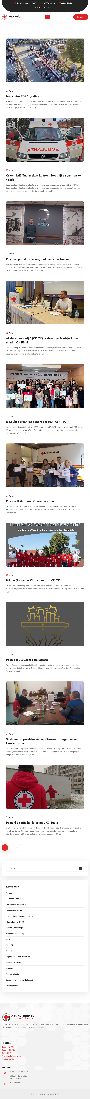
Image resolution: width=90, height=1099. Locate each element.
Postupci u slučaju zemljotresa (27, 660)
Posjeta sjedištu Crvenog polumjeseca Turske (37, 259)
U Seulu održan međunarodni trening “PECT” (38, 422)
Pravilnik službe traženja (12, 1056)
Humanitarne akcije (14, 910)
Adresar (9, 893)
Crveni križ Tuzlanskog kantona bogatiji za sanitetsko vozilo (43, 177)
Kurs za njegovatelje (14, 928)
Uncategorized (12, 986)
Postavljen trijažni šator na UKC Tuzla (32, 823)
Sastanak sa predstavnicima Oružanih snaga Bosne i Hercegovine (42, 741)
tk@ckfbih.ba (66, 3)
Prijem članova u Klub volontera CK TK (33, 580)
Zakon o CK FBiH (9, 1050)
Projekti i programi (13, 962)
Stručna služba (8, 1059)
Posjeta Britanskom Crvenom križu (30, 501)
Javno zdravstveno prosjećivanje (19, 916)
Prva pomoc (11, 968)
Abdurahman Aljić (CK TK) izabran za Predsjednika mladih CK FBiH (42, 340)
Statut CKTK (7, 1053)
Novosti (38, 7)
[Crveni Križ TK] (12, 17)
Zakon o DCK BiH (9, 1047)
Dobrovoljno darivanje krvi (17, 904)
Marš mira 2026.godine (22, 96)
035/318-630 (49, 3)
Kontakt (80, 17)
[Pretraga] (80, 868)
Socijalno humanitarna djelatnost (19, 980)
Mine (8, 939)
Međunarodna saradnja (15, 933)
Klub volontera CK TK (15, 922)
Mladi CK (10, 945)
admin (11, 91)
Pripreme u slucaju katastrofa (18, 957)
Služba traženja (12, 974)
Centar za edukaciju (14, 899)
